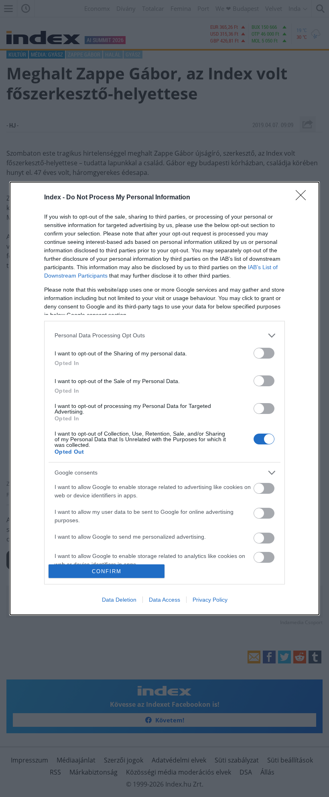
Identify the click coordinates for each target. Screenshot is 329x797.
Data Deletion (119, 599)
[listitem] (164, 335)
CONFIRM (107, 571)
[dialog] (164, 398)
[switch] (264, 353)
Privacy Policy (210, 599)
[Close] (303, 197)
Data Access (164, 599)
